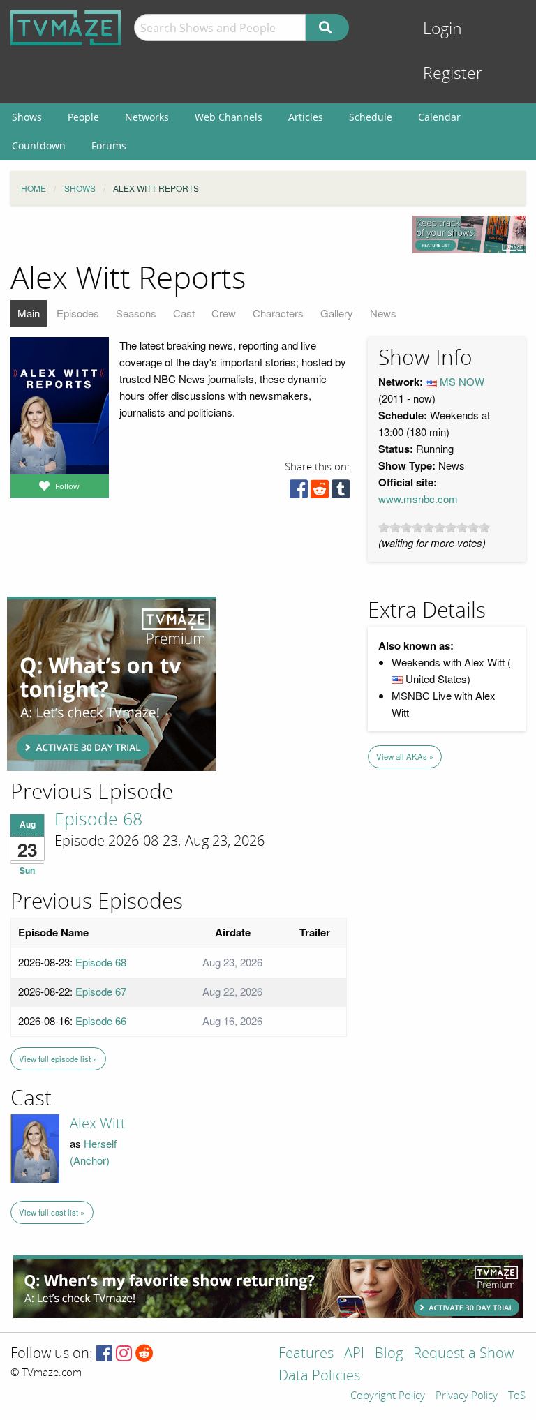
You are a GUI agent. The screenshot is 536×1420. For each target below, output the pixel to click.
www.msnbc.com (418, 498)
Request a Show (463, 1354)
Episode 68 (98, 819)
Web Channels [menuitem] (228, 117)
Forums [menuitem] (108, 145)
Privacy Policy (467, 1396)
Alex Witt (98, 1123)
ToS (517, 1396)
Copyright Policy (387, 1396)
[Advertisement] (111, 684)
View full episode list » (58, 1058)
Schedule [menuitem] (370, 117)
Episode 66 (100, 1020)
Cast (184, 313)
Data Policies (319, 1376)
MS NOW (462, 381)
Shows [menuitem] (27, 117)
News (383, 313)
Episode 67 (100, 991)
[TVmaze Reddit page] (144, 1354)
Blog (389, 1354)
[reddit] (320, 492)
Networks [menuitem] (147, 117)
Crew (223, 313)
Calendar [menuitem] (439, 117)
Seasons (136, 313)
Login (442, 29)
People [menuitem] (83, 117)
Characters (278, 313)
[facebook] (299, 492)
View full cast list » (51, 1212)
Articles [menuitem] (305, 117)
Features (306, 1354)
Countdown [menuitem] (39, 145)
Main (28, 313)
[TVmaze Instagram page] (124, 1354)
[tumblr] (341, 492)
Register (452, 73)
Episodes (78, 313)
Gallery (336, 313)
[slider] (434, 527)
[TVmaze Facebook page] (104, 1354)
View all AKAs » (404, 756)
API (354, 1354)
